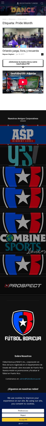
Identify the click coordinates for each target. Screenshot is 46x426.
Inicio (4, 19)
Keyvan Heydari (8, 54)
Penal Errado (7, 46)
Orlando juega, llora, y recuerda (21, 50)
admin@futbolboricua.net (30, 379)
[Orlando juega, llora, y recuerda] (23, 38)
